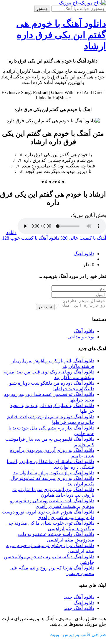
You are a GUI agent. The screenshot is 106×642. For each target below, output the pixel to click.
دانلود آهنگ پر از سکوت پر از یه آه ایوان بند (53, 472)
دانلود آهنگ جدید (79, 597)
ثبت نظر (45, 307)
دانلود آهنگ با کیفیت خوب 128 (30, 238)
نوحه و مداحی (80, 336)
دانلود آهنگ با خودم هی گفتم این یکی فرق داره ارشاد (61, 34)
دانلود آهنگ (84, 253)
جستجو (42, 8)
